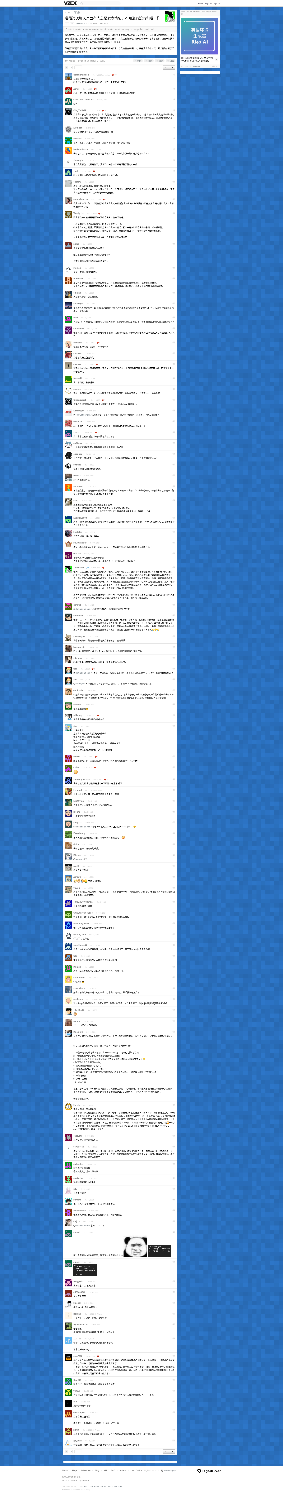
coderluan (78, 615)
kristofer (77, 531)
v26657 (76, 432)
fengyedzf (78, 1281)
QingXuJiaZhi (80, 110)
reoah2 (76, 811)
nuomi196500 (80, 517)
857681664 (78, 1146)
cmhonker (78, 1163)
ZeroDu (77, 876)
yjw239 (76, 1390)
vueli (75, 170)
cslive (76, 767)
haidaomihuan (80, 149)
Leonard (77, 790)
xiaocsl (77, 1302)
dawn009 (77, 421)
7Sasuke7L (80, 23)
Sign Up (208, 3)
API (105, 1470)
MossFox (78, 1031)
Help (74, 1470)
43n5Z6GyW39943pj (83, 901)
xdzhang (77, 657)
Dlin (75, 1401)
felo (75, 955)
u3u (75, 1188)
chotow (77, 181)
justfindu (78, 127)
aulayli (76, 1232)
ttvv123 (77, 553)
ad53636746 (79, 1292)
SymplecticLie (80, 1324)
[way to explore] (70, 3)
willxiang (77, 715)
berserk (77, 1199)
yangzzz (77, 822)
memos (77, 389)
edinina (77, 292)
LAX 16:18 (108, 1486)
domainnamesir (81, 74)
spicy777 (77, 353)
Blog (97, 1470)
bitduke (77, 464)
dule (75, 317)
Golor (76, 844)
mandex (77, 704)
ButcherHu (78, 278)
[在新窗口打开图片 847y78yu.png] (75, 772)
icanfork (77, 138)
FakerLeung (79, 833)
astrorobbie (79, 977)
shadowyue (79, 636)
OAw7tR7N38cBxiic (83, 912)
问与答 (77, 12)
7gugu (76, 887)
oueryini (77, 1135)
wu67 (76, 500)
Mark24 (77, 475)
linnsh (76, 1105)
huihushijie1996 (81, 923)
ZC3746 (77, 1338)
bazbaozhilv (79, 647)
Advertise (86, 1470)
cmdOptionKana (83, 414)
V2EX (67, 12)
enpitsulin (78, 690)
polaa (76, 243)
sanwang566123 (81, 779)
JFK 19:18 (118, 1486)
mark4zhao (78, 1178)
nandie (76, 1020)
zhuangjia (78, 160)
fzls (75, 668)
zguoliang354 (80, 945)
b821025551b (80, 542)
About (65, 1470)
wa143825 (78, 486)
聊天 (149, 60)
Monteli (77, 966)
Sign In (217, 3)
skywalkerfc (79, 988)
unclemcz (78, 999)
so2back (77, 442)
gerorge (77, 604)
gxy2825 (77, 1440)
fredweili (77, 378)
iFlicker (77, 855)
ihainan (77, 267)
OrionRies (196, 66)
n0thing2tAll (79, 934)
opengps (77, 453)
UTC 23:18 (88, 1486)
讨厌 (160, 60)
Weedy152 (78, 213)
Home (200, 3)
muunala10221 (80, 199)
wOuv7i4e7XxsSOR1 (83, 99)
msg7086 (77, 1355)
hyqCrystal (78, 800)
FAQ (113, 1470)
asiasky (77, 364)
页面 (171, 60)
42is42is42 (78, 1009)
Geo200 (77, 1379)
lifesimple (78, 303)
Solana (122, 1470)
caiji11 (76, 1221)
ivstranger (78, 410)
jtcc (75, 725)
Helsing (77, 1313)
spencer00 (78, 328)
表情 (138, 60)
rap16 (76, 865)
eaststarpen (79, 1412)
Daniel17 (77, 342)
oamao (76, 756)
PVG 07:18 (98, 1486)
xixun (76, 1429)
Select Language (169, 1470)
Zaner (76, 88)
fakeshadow (79, 1210)
